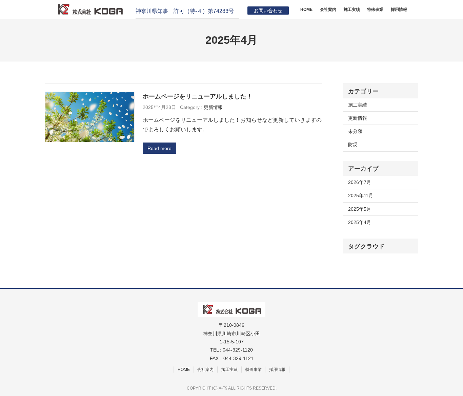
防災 (353, 144)
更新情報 (213, 107)
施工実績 (357, 105)
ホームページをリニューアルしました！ (198, 96)
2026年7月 (359, 182)
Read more (159, 148)
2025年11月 (360, 195)
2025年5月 (359, 209)
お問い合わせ (268, 10)
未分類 (355, 131)
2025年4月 (359, 222)
